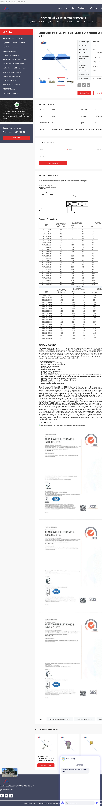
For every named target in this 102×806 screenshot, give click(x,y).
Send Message (53, 163)
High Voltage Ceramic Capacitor (13, 38)
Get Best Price (84, 93)
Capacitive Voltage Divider (11, 76)
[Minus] (97, 759)
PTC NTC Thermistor (10, 89)
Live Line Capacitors (9, 51)
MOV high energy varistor (85, 719)
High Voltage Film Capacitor (12, 47)
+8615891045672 (19, 132)
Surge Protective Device (11, 55)
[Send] (97, 803)
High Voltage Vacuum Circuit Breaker (15, 59)
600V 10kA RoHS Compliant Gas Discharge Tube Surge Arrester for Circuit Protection (45, 758)
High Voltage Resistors (10, 93)
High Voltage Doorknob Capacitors (14, 43)
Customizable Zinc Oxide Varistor (59, 719)
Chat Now (16, 138)
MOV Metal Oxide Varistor (39, 22)
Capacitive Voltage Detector (12, 72)
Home (28, 22)
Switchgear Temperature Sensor (13, 64)
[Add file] (62, 803)
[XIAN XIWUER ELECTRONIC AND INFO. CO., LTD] (6, 8)
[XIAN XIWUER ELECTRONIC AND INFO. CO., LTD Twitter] (84, 85)
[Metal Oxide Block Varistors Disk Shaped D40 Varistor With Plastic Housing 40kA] (56, 58)
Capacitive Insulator (9, 80)
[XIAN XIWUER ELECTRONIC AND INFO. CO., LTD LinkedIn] (88, 85)
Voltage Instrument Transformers (14, 68)
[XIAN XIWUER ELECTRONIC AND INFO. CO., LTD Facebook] (79, 85)
